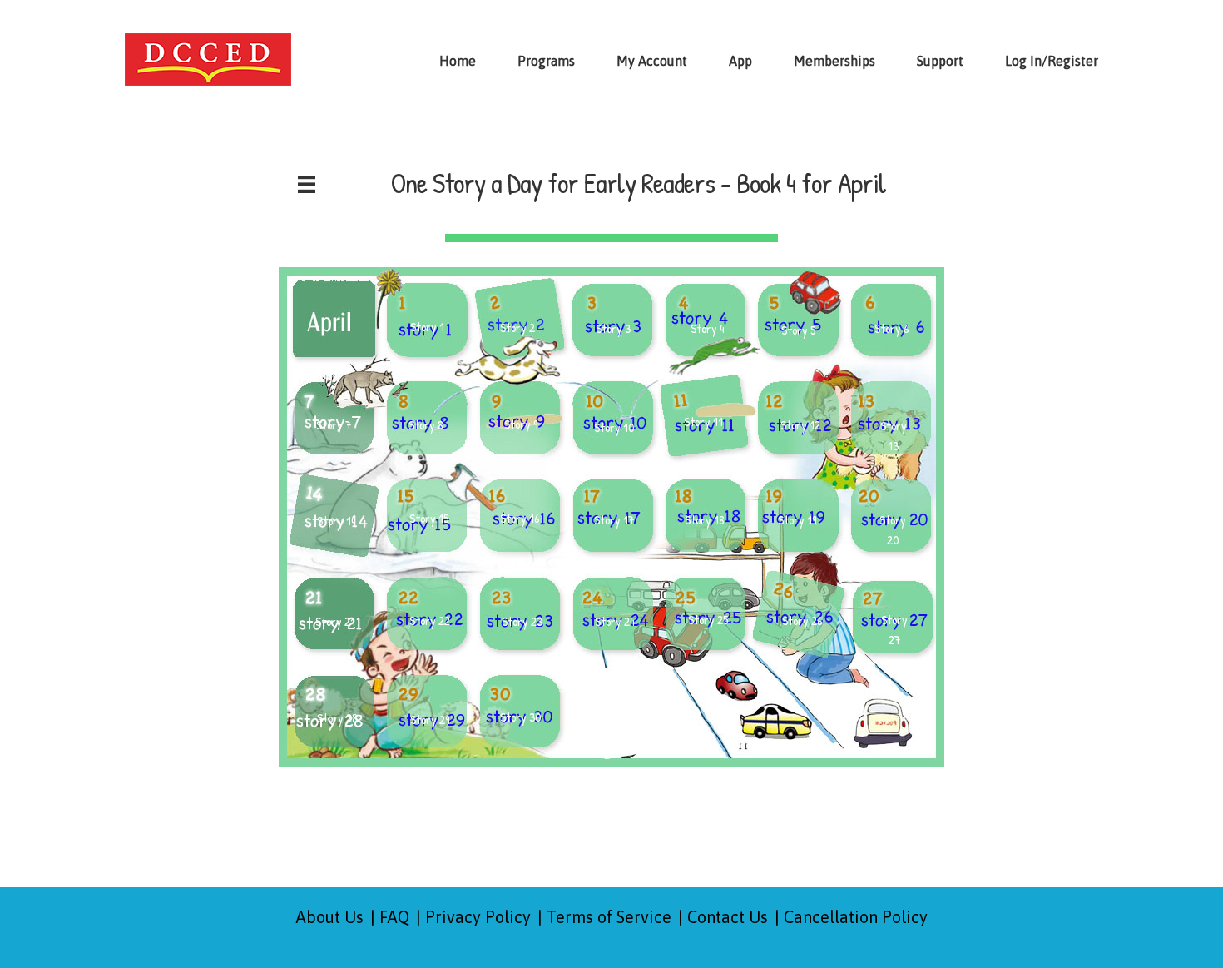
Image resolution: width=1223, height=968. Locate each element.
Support (940, 60)
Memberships (834, 60)
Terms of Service (609, 916)
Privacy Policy (478, 916)
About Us (330, 916)
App (740, 60)
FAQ (394, 916)
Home (457, 60)
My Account (651, 60)
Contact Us (727, 916)
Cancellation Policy (856, 916)
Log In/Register (1051, 60)
